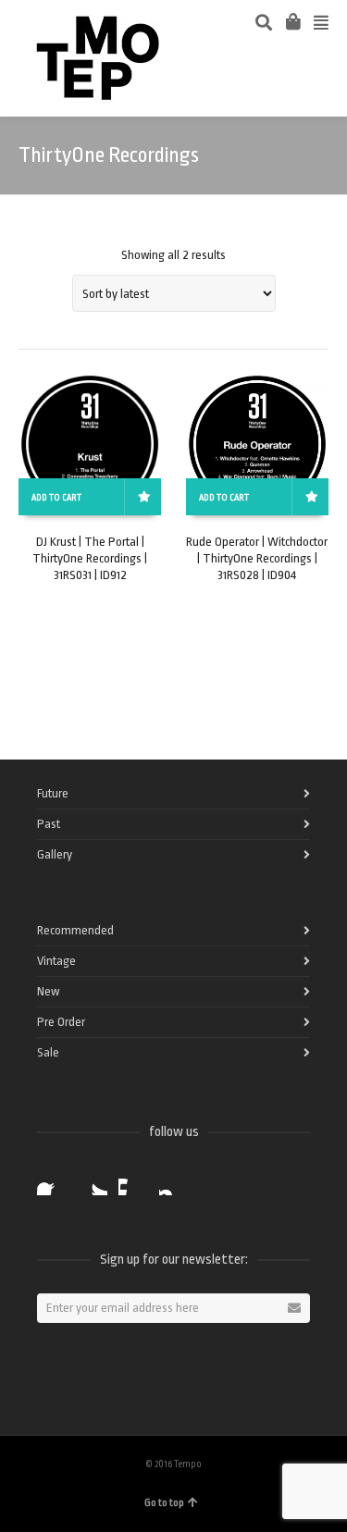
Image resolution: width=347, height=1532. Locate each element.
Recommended (75, 930)
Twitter (92, 1180)
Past (48, 824)
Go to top (164, 1503)
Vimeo (133, 1180)
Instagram (174, 1180)
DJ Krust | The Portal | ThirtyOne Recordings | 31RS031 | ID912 (89, 558)
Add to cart (56, 497)
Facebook (52, 1180)
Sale (48, 1052)
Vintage (56, 961)
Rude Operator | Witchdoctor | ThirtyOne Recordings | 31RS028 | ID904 (257, 558)
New (48, 991)
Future (52, 793)
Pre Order (61, 1022)
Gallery (54, 854)
